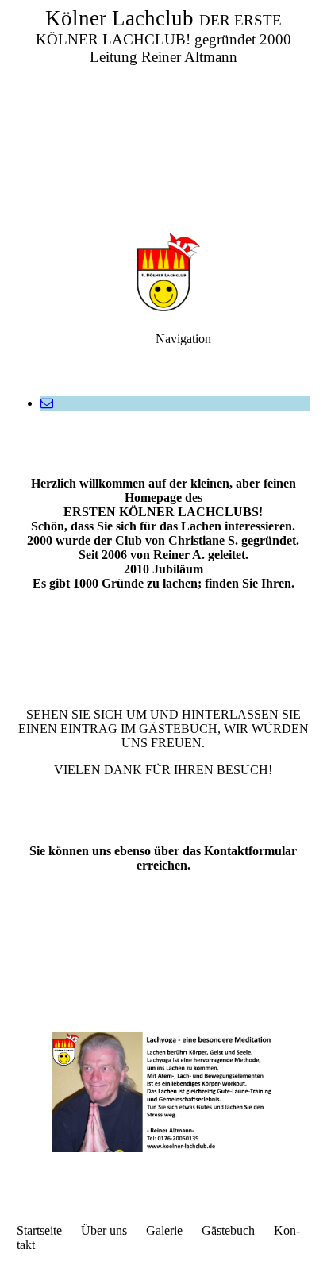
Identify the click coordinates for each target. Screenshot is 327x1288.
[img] (163, 111)
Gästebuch (228, 1230)
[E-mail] (46, 403)
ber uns (108, 1230)
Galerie (164, 1230)
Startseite (39, 1230)
